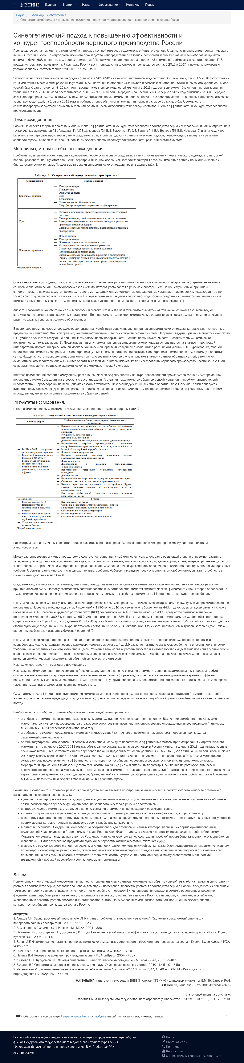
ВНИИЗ (29, 4)
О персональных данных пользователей (193, 1056)
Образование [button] (109, 5)
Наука (20, 15)
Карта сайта (174, 1051)
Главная (50, 5)
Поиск (149, 5)
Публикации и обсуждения (48, 15)
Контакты (133, 5)
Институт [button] (68, 5)
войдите (101, 1016)
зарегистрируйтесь (76, 1016)
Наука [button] (86, 5)
